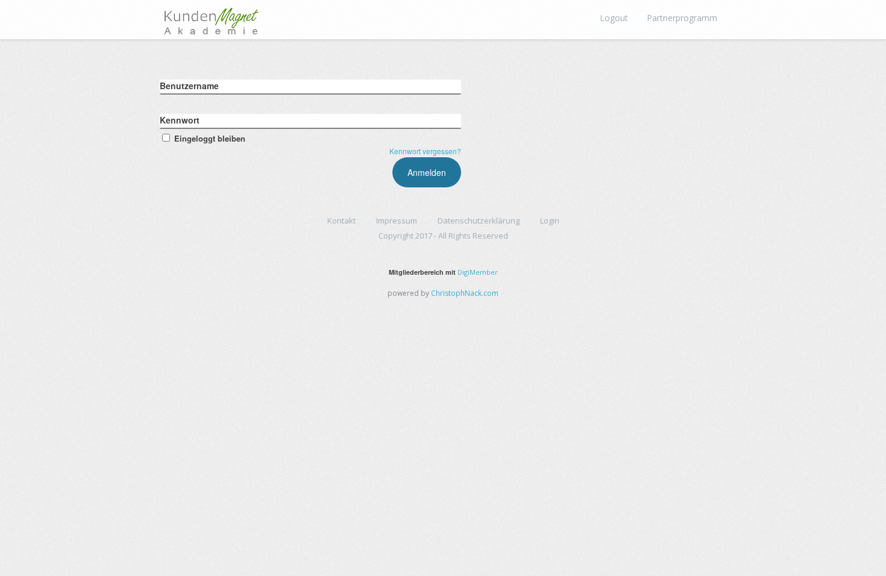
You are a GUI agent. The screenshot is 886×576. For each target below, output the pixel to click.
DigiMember (477, 272)
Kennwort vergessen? (425, 151)
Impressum (396, 220)
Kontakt (341, 220)
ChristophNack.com (464, 293)
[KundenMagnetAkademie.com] (211, 17)
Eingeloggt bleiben (209, 138)
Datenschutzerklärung (479, 220)
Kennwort (180, 120)
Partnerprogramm (682, 17)
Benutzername (189, 86)
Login (549, 220)
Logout (614, 17)
